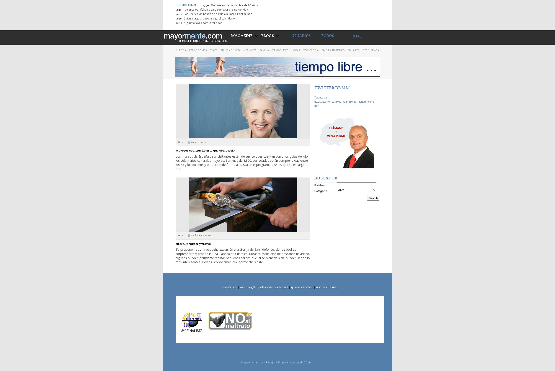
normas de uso (326, 287)
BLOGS (267, 35)
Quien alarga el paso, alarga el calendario (209, 18)
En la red (354, 50)
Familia (264, 50)
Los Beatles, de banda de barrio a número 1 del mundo (218, 14)
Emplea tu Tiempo (333, 50)
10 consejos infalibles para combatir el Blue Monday (215, 9)
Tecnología (311, 50)
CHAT (356, 36)
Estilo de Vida (198, 50)
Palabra (319, 185)
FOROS (327, 35)
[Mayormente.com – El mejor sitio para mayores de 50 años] (196, 37)
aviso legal (247, 287)
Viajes (213, 50)
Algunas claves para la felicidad (203, 23)
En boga (180, 50)
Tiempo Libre (280, 50)
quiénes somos (302, 287)
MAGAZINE (242, 35)
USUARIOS (301, 35)
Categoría (320, 191)
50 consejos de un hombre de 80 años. (234, 5)
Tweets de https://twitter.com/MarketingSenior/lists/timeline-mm (344, 102)
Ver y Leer (250, 50)
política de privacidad (273, 287)
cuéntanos (229, 287)
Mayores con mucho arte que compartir (205, 150)
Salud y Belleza (230, 50)
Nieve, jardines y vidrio (193, 244)
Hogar (295, 50)
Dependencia (371, 50)
